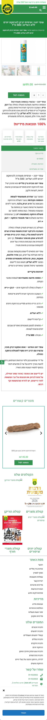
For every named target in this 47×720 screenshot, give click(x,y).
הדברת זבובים (37, 627)
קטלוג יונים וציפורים (35, 550)
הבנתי (23, 713)
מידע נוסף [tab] (39, 153)
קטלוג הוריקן (12, 511)
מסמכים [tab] (40, 158)
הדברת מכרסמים (36, 655)
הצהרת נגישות (37, 589)
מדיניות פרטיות (36, 585)
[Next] (6, 438)
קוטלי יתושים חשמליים (33, 635)
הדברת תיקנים (37, 643)
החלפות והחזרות (36, 608)
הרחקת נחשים (37, 663)
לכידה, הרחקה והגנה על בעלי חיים (29, 659)
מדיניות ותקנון (37, 616)
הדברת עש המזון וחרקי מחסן (31, 651)
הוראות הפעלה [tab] (37, 164)
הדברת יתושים (37, 631)
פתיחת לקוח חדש (35, 593)
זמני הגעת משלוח (35, 612)
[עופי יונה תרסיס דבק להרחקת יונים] (23, 51)
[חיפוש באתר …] (40, 10)
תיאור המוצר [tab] (38, 148)
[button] (2, 362)
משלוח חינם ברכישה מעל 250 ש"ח (31, 2)
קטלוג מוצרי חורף (12, 550)
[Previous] (41, 438)
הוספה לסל (18, 95)
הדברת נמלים (37, 639)
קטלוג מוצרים (34, 511)
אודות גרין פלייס (36, 568)
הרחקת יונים (32, 30)
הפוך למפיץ (38, 572)
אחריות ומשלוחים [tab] (36, 169)
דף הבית (41, 30)
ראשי (40, 564)
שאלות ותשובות (36, 576)
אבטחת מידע (37, 604)
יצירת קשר (38, 580)
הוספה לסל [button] (23, 462)
